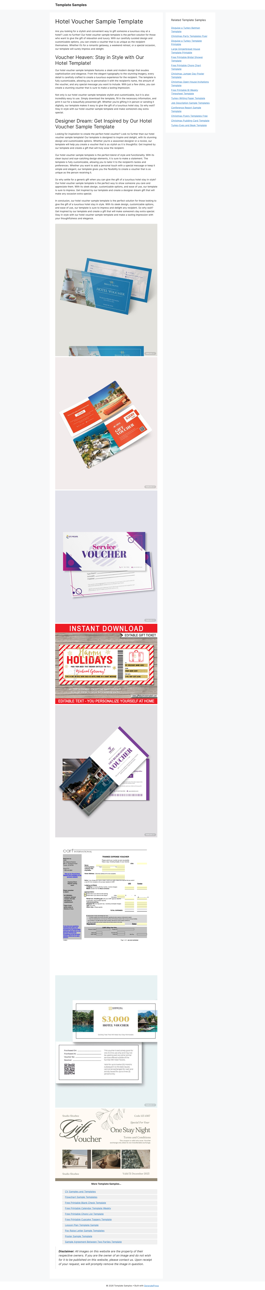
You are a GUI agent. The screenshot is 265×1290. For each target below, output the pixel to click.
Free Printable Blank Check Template (85, 1202)
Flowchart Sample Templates (81, 1197)
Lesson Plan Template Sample (82, 1225)
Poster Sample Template (78, 1236)
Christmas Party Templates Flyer (189, 36)
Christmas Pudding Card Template (190, 120)
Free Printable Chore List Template (84, 1214)
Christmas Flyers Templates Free (189, 116)
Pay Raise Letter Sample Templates (84, 1230)
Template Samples (71, 5)
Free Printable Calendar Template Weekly (88, 1208)
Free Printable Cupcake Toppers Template (88, 1219)
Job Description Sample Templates (190, 103)
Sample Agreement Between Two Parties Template (93, 1241)
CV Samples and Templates (80, 1191)
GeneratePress (151, 1285)
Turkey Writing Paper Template (188, 98)
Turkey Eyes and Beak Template (189, 125)
